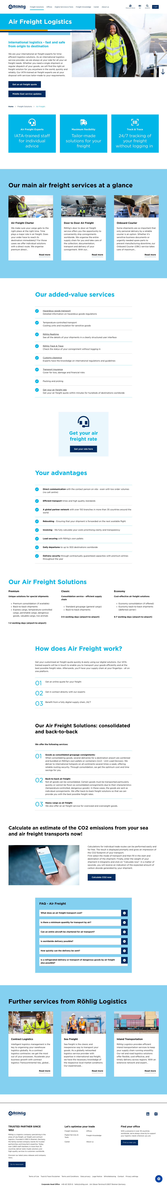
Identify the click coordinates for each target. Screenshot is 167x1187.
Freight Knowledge (83, 7)
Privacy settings (132, 1176)
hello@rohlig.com (81, 1184)
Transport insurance (53, 369)
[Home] (16, 7)
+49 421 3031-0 (67, 1184)
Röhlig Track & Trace (53, 346)
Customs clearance (52, 358)
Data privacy (85, 1176)
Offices (49, 7)
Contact (121, 1176)
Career (96, 7)
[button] (130, 7)
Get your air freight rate (55, 390)
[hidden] (163, 71)
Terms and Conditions (70, 1176)
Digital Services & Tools (64, 7)
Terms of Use (34, 1176)
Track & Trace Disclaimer (50, 1176)
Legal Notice (97, 1176)
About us (105, 7)
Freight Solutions (37, 7)
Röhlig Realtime (51, 334)
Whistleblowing (110, 1176)
